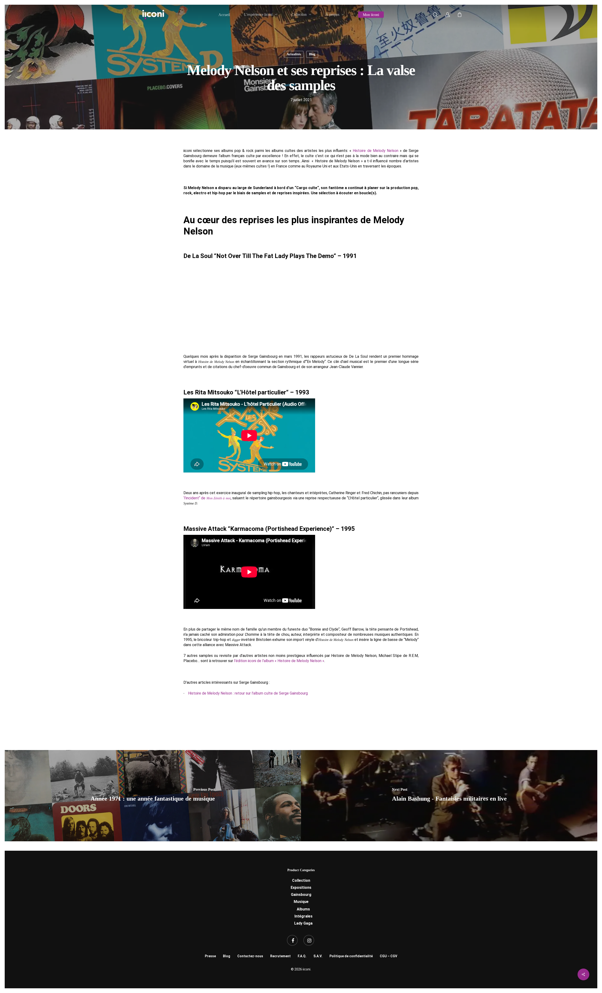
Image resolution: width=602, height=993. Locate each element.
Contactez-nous (250, 956)
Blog (312, 54)
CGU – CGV (388, 956)
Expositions (301, 887)
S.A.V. (317, 956)
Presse (210, 956)
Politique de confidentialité (351, 956)
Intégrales (303, 916)
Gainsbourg (301, 894)
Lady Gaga (303, 923)
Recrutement (280, 956)
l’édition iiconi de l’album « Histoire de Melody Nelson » (279, 661)
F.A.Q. (302, 956)
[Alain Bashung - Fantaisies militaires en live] (449, 795)
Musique (301, 901)
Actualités (294, 54)
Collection (301, 880)
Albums (303, 909)
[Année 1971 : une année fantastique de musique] (152, 795)
